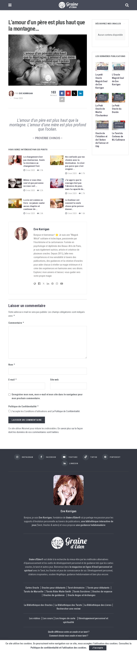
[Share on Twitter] (74, 93)
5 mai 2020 (18, 98)
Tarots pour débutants (98, 587)
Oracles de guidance (53, 595)
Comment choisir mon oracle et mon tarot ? (68, 635)
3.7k (83, 173)
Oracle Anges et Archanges (81, 595)
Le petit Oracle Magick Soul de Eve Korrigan (101, 81)
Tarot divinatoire (76, 587)
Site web (54, 379)
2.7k (83, 193)
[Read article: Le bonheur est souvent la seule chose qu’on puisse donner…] (56, 203)
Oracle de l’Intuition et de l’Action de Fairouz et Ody (101, 140)
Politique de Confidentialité (23, 406)
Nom (11, 364)
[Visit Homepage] (68, 5)
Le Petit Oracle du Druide (116, 108)
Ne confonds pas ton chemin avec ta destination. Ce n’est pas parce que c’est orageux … (75, 163)
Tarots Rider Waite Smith (58, 591)
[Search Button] (127, 5)
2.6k (41, 213)
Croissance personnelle (103, 126)
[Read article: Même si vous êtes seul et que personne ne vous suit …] (15, 183)
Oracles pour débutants (53, 587)
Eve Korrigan (26, 93)
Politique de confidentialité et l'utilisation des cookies (58, 647)
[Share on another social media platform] (62, 99)
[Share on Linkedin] (80, 93)
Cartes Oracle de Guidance (102, 97)
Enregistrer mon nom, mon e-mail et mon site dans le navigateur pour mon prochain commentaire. (47, 396)
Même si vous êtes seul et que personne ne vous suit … (33, 183)
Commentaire (16, 322)
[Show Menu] (10, 5)
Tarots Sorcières (81, 591)
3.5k (41, 170)
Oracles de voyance (102, 591)
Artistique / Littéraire (119, 125)
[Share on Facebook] (62, 93)
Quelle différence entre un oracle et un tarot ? (68, 632)
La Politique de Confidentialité (66, 411)
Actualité (102, 68)
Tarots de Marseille (33, 591)
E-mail (12, 379)
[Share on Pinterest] (68, 93)
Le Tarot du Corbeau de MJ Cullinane (118, 136)
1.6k (83, 213)
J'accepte (97, 648)
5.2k (41, 190)
